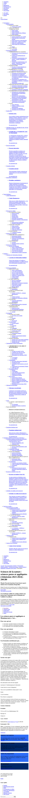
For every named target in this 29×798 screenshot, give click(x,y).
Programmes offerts (16, 459)
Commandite (15, 371)
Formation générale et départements (20, 219)
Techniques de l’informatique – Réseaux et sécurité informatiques (19, 96)
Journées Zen (15, 337)
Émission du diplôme (16, 374)
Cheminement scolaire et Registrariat (14, 343)
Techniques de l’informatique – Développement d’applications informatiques (19, 93)
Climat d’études (15, 276)
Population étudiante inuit (12, 427)
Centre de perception (16, 285)
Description (6, 608)
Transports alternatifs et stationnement (17, 301)
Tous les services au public (12, 507)
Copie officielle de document (18, 372)
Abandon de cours (16, 362)
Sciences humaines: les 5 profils (19, 36)
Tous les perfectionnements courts (19, 446)
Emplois (5, 785)
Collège (5, 3)
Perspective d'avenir (7, 612)
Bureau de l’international (8, 790)
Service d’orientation (16, 280)
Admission (3, 732)
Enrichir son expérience (11, 233)
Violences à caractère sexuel (18, 275)
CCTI (4, 4)
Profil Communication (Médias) (19, 33)
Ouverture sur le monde (17, 315)
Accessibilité (6, 791)
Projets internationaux (16, 237)
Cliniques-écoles (10, 535)
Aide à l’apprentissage (17, 247)
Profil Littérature (15, 31)
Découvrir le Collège (10, 211)
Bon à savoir (12, 376)
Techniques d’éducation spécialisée (19, 87)
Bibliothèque (6, 5)
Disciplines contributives (11, 177)
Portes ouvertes (15, 226)
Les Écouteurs (15, 278)
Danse (13, 46)
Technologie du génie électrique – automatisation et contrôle (19, 99)
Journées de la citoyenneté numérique (20, 339)
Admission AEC (15, 444)
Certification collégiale (14, 449)
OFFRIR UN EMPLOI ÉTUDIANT (14, 490)
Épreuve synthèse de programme (19, 380)
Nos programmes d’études (11, 565)
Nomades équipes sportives (18, 243)
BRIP (4, 787)
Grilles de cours (15, 367)
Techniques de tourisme (17, 64)
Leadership (14, 328)
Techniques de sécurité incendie (19, 73)
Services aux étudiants (11, 244)
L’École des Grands (16, 330)
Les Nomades (15, 404)
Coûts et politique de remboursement (20, 464)
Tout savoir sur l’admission (18, 222)
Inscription (14, 447)
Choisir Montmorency (11, 195)
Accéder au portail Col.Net (18, 351)
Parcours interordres (10, 145)
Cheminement (12, 360)
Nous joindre (6, 10)
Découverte (14, 320)
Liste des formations (16, 452)
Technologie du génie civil (18, 83)
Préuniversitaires (10, 24)
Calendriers (5, 1)
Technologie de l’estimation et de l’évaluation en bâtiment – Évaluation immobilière (20, 81)
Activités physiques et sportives (19, 405)
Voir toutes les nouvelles (6, 591)
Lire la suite (3, 589)
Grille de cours (6, 609)
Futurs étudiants (7, 194)
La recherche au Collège (8, 789)
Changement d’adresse (17, 377)
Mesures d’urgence (7, 793)
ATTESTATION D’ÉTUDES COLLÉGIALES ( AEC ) (15, 441)
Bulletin (13, 370)
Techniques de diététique (17, 108)
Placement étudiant (16, 281)
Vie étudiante (9, 313)
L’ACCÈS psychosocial (17, 251)
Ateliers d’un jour (16, 227)
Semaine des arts (15, 342)
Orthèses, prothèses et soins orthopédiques (18, 106)
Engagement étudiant (16, 236)
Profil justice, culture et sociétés (19, 41)
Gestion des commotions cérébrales (19, 298)
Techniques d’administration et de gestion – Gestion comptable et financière (19, 59)
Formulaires (14, 465)
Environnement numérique (18, 309)
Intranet (5, 15)
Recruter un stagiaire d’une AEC (13, 471)
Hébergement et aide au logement (19, 252)
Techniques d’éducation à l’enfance (20, 85)
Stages (4, 613)
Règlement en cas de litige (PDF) (19, 384)
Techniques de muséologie (18, 70)
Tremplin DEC (15, 217)
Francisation (11, 466)
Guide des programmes (17, 229)
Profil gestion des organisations (19, 44)
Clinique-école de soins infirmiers (19, 513)
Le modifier (14, 358)
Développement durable (8, 786)
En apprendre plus (13, 125)
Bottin (2, 778)
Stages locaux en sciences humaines (20, 283)
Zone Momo (6, 8)
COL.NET (5, 12)
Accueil (2, 565)
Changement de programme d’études (20, 366)
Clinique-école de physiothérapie (19, 510)
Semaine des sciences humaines (19, 340)
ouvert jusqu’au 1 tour (13, 721)
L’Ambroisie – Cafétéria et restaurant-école (18, 528)
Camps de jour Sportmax (17, 522)
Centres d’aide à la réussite (18, 248)
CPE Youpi (14, 521)
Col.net (2, 19)
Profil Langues (15, 34)
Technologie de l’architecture (18, 74)
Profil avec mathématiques (18, 43)
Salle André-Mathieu (16, 525)
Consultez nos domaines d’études (19, 463)
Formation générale (10, 166)
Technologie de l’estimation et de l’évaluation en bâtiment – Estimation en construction (20, 77)
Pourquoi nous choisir (17, 454)
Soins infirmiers (15, 104)
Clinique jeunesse (16, 296)
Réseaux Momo (15, 286)
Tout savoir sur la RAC (17, 460)
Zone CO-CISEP (15, 228)
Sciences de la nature (16, 26)
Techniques (14, 214)
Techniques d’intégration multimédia (20, 89)
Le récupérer (14, 357)
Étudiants (5, 253)
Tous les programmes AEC (18, 442)
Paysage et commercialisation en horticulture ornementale (19, 67)
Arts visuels (14, 49)
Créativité (11, 324)
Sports (7, 400)
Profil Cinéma (15, 30)
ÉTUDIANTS (12, 461)
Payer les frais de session (17, 353)
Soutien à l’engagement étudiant (19, 335)
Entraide (14, 318)
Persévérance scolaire (16, 284)
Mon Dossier (6, 794)
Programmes (6, 22)
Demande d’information (17, 455)
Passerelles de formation (17, 218)
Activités (14, 242)
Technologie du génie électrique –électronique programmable (19, 101)
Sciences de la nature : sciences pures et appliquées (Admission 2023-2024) (13, 567)
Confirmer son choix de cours (18, 352)
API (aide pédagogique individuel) (19, 361)
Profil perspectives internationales (19, 40)
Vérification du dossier (17, 375)
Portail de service (7, 6)
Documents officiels (13, 368)
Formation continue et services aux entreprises (13, 437)
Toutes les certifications (17, 450)
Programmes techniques (11, 50)
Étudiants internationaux (17, 223)
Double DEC (9, 111)
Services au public (7, 506)
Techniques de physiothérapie (18, 109)
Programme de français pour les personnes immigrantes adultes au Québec (19, 469)
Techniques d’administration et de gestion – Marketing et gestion (19, 62)
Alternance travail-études (17, 238)
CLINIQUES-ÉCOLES (14, 508)
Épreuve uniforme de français (18, 379)
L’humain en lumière (16, 232)
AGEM (13, 311)
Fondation (5, 9)
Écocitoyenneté (12, 322)
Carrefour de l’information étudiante (14, 255)
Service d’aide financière (17, 249)
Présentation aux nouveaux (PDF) (19, 355)
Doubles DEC (15, 216)
